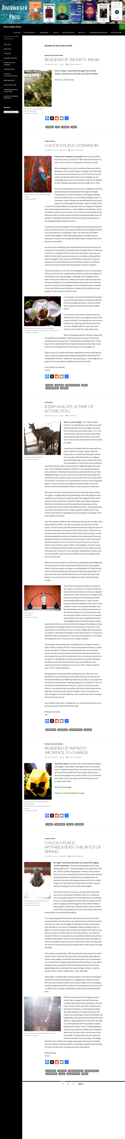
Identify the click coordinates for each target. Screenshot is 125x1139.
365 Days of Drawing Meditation (11, 97)
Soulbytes (7, 53)
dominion (59, 385)
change (49, 824)
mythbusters (51, 1074)
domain (49, 385)
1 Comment (72, 416)
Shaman (88, 729)
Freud (85, 385)
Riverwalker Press (12, 26)
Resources (7, 49)
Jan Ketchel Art (116, 32)
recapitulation (76, 729)
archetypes (51, 1071)
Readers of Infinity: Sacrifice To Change (66, 750)
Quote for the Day (10, 85)
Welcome (7, 44)
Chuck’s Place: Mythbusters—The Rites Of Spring (73, 847)
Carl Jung (62, 1071)
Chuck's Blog (50, 141)
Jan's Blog (49, 402)
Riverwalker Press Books (99, 32)
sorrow (64, 388)
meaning (65, 127)
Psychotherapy (29, 32)
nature (70, 824)
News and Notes (9, 80)
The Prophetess (9, 69)
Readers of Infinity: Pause (72, 59)
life (57, 127)
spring (85, 1074)
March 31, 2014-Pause (64, 79)
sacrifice (79, 824)
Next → (81, 1084)
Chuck (64, 150)
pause (74, 127)
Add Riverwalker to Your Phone (11, 90)
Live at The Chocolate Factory (11, 75)
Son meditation (52, 388)
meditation (63, 729)
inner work (51, 729)
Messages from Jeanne (54, 55)
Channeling (44, 32)
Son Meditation (79, 358)
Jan (63, 64)
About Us (81, 32)
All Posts (17, 32)
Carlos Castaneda (76, 1071)
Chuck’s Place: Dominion (71, 145)
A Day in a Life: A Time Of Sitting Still (69, 408)
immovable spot (92, 1071)
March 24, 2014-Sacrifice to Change (69, 793)
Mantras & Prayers (10, 58)
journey (50, 127)
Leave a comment (74, 64)
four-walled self (72, 385)
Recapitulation (67, 32)
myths (62, 1074)
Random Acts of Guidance (9, 63)
